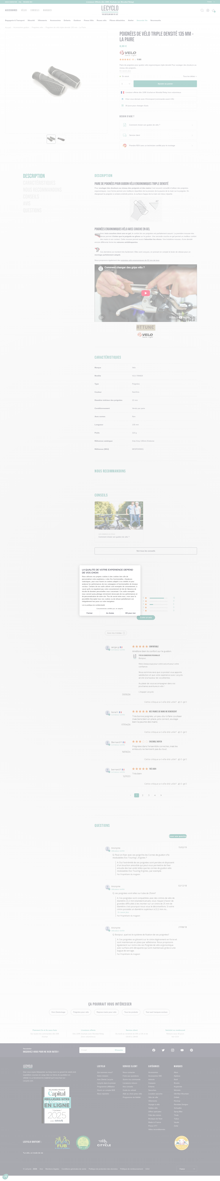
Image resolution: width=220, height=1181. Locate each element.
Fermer (90, 613)
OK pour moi (130, 613)
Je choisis (110, 613)
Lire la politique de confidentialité (93, 605)
